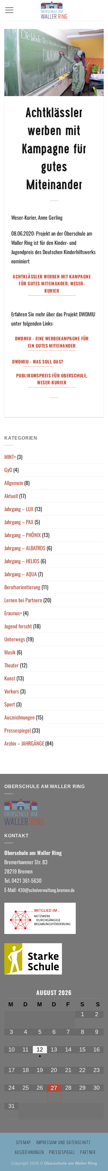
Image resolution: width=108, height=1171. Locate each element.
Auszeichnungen (19, 717)
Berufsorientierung (22, 587)
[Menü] (9, 10)
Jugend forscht (18, 626)
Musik (10, 652)
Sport (9, 704)
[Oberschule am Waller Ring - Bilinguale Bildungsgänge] (54, 10)
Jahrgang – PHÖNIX (22, 535)
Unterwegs (14, 639)
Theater (11, 665)
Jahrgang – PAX (18, 522)
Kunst (9, 678)
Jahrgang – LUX (18, 509)
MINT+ (10, 456)
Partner (87, 1152)
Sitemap (23, 1142)
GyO (8, 469)
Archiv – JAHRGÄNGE (24, 743)
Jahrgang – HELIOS (21, 561)
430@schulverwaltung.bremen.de (47, 889)
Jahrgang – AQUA (20, 574)
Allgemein (13, 483)
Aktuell (11, 496)
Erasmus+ (13, 613)
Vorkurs (11, 691)
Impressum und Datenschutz (63, 1142)
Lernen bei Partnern (23, 600)
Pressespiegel (17, 730)
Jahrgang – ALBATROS (25, 548)
